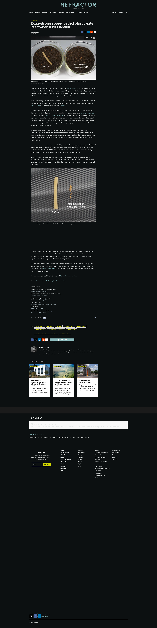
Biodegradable (65, 333)
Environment (34, 20)
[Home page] (78, 5)
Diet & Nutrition (99, 473)
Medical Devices (99, 464)
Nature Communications (68, 276)
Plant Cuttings (34, 306)
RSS (62, 471)
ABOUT (62, 457)
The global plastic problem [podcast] (40, 298)
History (80, 459)
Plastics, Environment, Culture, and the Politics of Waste (45, 293)
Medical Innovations (100, 457)
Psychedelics (98, 466)
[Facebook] (82, 32)
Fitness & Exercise (100, 475)
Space (79, 466)
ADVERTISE (64, 461)
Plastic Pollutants (35, 302)
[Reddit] (91, 32)
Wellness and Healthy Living (102, 468)
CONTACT (63, 468)
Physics (80, 464)
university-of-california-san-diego (46, 333)
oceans (62, 106)
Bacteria (49, 326)
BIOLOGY (44, 12)
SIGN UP (114, 12)
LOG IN (121, 12)
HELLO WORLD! (65, 452)
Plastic (59, 326)
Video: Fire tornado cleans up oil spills (85, 381)
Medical (80, 461)
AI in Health (98, 459)
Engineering (115, 452)
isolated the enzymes (88, 113)
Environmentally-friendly (56, 329)
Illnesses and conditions (101, 452)
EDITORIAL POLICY (66, 459)
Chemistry (80, 457)
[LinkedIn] (88, 32)
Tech (113, 455)
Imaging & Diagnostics (101, 461)
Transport (114, 459)
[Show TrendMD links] (95, 317)
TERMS (62, 464)
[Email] (95, 32)
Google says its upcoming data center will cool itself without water (38, 383)
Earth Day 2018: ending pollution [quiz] (41, 311)
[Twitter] (85, 32)
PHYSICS (79, 12)
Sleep (96, 477)
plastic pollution (72, 88)
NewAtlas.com (116, 450)
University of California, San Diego (48, 281)
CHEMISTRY (53, 12)
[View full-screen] (94, 38)
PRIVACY (63, 466)
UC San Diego (71, 329)
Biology (80, 455)
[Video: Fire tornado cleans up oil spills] (87, 371)
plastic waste (35, 106)
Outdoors (114, 457)
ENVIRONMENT (70, 12)
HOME (31, 12)
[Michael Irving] (34, 349)
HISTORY (61, 12)
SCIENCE (80, 450)
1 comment (64, 340)
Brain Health (98, 455)
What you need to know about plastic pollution (43, 289)
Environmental (40, 329)
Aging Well (98, 471)
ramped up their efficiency (53, 115)
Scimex (65, 281)
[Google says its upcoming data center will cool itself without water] (39, 371)
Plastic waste (69, 326)
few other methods (49, 269)
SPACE (86, 12)
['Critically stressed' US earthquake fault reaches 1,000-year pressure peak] (63, 371)
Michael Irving (44, 347)
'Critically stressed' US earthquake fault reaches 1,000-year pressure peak (63, 383)
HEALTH (37, 12)
